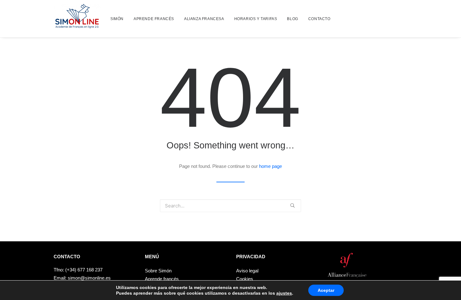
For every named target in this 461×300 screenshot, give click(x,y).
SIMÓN (117, 19)
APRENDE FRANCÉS (154, 19)
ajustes (284, 293)
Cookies (244, 278)
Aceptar (326, 290)
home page (270, 166)
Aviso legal (247, 270)
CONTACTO (319, 19)
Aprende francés (162, 278)
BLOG (292, 19)
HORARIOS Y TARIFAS (255, 19)
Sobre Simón (158, 270)
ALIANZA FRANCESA (204, 19)
